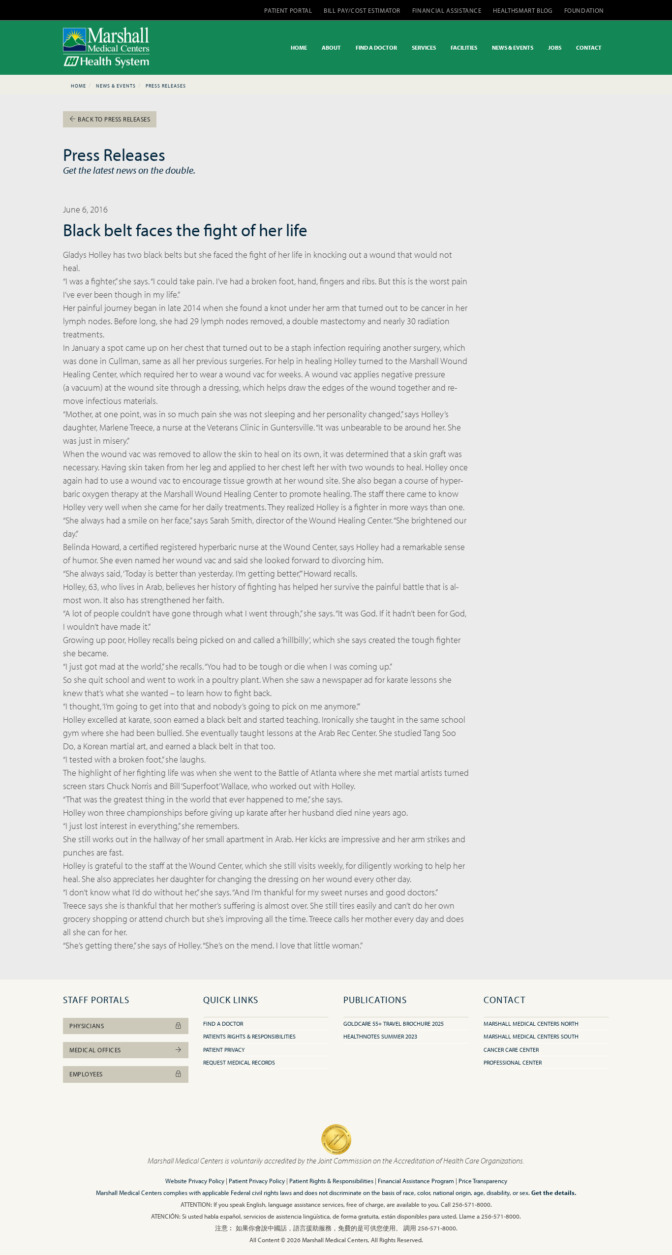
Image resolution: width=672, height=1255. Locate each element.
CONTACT (589, 47)
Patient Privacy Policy (257, 1181)
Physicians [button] (86, 1026)
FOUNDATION (584, 10)
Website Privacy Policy (194, 1181)
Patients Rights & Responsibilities (249, 1036)
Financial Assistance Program (416, 1181)
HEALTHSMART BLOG (522, 10)
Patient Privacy (223, 1049)
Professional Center (513, 1062)
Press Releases (166, 86)
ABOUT (331, 47)
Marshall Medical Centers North (531, 1023)
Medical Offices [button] (95, 1050)
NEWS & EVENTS (512, 47)
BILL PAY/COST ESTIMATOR (362, 10)
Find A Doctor (223, 1023)
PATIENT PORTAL (288, 10)
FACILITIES (464, 47)
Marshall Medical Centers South (531, 1036)
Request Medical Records (239, 1062)
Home (78, 86)
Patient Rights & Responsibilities (331, 1181)
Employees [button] (86, 1074)
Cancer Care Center (511, 1049)
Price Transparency (482, 1181)
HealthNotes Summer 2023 (380, 1036)
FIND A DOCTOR (376, 47)
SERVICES (424, 47)
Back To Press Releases (113, 119)
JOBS (554, 47)
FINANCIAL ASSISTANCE (447, 10)
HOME (299, 47)
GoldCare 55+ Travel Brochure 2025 (393, 1023)
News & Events (116, 86)
